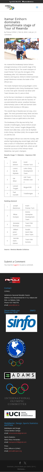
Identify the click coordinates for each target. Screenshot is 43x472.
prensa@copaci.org (15, 451)
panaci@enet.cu (14, 305)
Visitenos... (21, 469)
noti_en (31, 32)
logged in (16, 265)
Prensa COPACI (11, 32)
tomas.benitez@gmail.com (18, 433)
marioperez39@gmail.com (17, 442)
